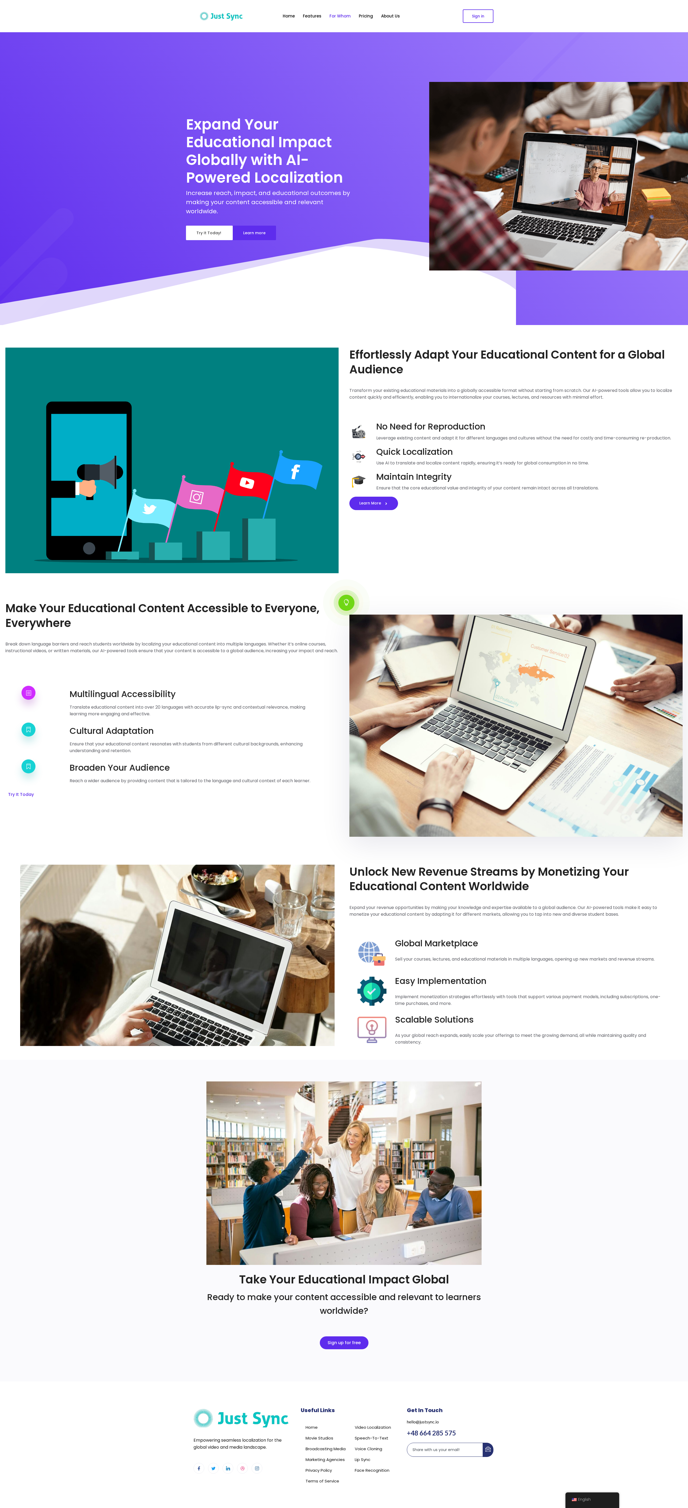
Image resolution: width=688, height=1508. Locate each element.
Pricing (366, 16)
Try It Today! (209, 233)
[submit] (488, 1450)
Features (312, 16)
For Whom (340, 16)
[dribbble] (242, 1468)
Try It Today (21, 794)
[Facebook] (199, 1468)
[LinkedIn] (228, 1468)
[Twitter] (213, 1468)
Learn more (254, 233)
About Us (390, 16)
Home (289, 16)
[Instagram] (257, 1468)
